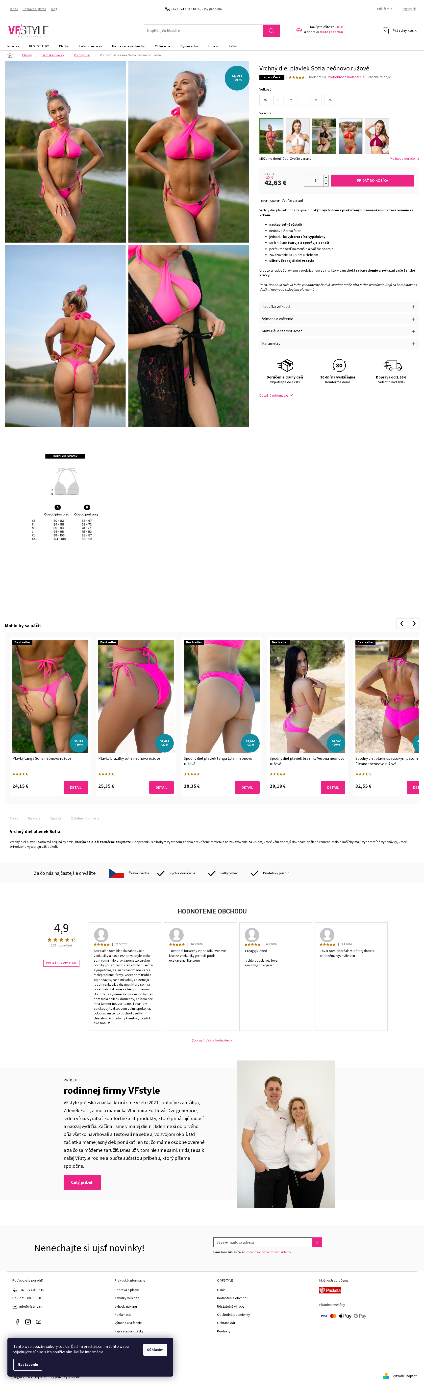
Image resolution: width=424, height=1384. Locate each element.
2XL (330, 99)
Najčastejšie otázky (129, 1331)
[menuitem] (13, 46)
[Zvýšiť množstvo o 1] (326, 178)
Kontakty (223, 1331)
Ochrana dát (226, 1323)
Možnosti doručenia (404, 159)
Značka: (379, 77)
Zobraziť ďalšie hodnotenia (212, 1040)
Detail (76, 787)
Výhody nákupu (126, 1306)
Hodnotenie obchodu (232, 1298)
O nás (14, 9)
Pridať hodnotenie (61, 963)
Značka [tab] (55, 818)
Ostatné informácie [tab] (85, 818)
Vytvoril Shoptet (405, 1376)
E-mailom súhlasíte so (252, 1252)
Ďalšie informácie (88, 1352)
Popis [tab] (14, 818)
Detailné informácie (273, 395)
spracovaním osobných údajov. (269, 1252)
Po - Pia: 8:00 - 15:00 (26, 1298)
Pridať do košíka (372, 180)
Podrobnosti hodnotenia (346, 77)
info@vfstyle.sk (31, 1306)
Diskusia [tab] (34, 818)
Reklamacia (123, 1314)
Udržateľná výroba (231, 1306)
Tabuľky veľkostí (127, 1298)
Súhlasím (155, 1350)
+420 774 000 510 (31, 1290)
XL (316, 99)
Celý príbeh (82, 1182)
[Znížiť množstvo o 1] (326, 183)
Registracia (409, 9)
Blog (54, 9)
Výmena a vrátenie (128, 1323)
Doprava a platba (34, 9)
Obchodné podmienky (233, 1314)
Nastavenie (28, 1364)
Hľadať (271, 31)
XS (265, 99)
